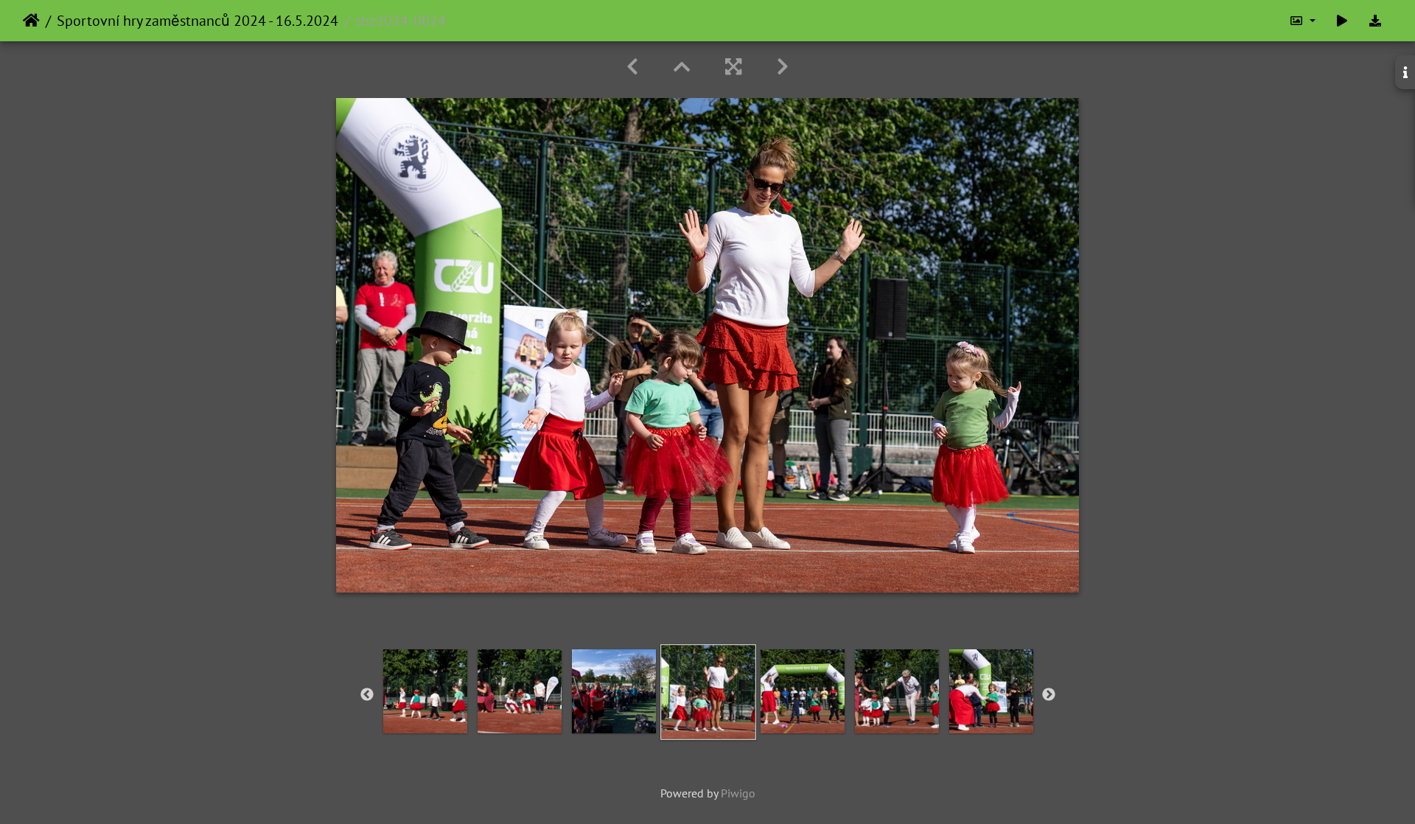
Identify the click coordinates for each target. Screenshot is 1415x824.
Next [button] (1048, 695)
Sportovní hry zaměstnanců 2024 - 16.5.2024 (197, 20)
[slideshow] (1342, 20)
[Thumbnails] (682, 67)
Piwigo (738, 793)
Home (31, 21)
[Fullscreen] (733, 67)
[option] (425, 691)
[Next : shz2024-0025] (782, 67)
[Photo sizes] (1302, 20)
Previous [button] (367, 695)
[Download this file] (1375, 20)
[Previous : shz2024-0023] (632, 67)
